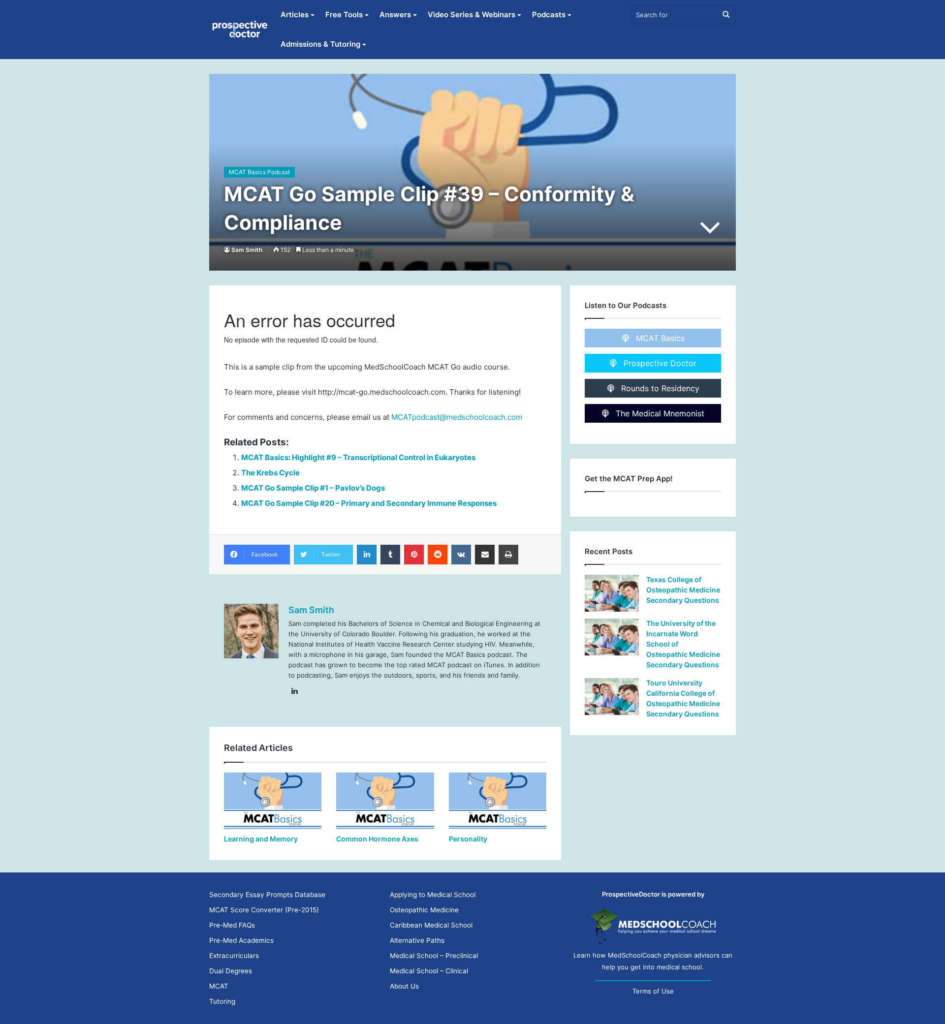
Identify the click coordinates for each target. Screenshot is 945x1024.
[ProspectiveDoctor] (240, 29)
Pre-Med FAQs (232, 925)
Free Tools (344, 14)
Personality (468, 839)
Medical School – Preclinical (434, 956)
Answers (395, 14)
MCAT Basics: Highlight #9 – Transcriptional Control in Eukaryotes (358, 457)
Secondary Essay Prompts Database (267, 895)
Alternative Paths (417, 940)
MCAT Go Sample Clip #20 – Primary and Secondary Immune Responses (369, 503)
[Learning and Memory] (272, 801)
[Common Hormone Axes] (385, 801)
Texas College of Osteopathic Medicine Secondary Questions (683, 589)
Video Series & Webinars (471, 14)
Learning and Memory (261, 839)
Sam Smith (246, 249)
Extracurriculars (234, 956)
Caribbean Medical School (431, 925)
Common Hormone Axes (377, 839)
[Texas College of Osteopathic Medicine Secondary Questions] (612, 593)
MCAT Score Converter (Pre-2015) (264, 910)
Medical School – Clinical (429, 971)
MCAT (218, 986)
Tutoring (222, 1001)
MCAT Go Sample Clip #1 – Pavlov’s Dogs (313, 488)
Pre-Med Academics (241, 940)
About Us (404, 986)
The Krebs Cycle (270, 472)
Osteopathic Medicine (424, 910)
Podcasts (549, 14)
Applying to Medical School (432, 895)
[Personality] (497, 801)
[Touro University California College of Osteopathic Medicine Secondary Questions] (612, 696)
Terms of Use (653, 991)
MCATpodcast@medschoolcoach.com (456, 417)
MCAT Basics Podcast (259, 172)
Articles (295, 14)
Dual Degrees (230, 971)
